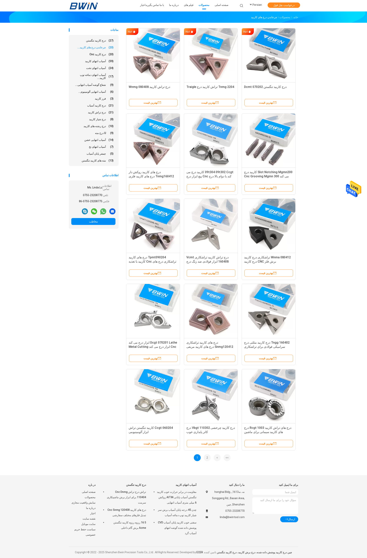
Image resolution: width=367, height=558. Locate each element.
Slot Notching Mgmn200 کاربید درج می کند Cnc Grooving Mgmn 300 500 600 (268, 176)
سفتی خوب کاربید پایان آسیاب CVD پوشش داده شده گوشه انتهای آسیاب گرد (177, 528)
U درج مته (104, 133)
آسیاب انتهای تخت (100, 68)
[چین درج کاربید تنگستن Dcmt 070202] (268, 55)
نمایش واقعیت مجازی (83, 502)
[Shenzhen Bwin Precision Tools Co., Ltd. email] (112, 211)
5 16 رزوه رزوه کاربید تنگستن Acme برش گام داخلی (129, 525)
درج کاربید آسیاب (100, 105)
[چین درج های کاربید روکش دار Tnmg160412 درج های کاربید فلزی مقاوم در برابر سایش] (153, 140)
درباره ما (91, 507)
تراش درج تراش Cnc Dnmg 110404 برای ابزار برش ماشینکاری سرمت (126, 497)
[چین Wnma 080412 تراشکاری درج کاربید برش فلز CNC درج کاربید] (268, 225)
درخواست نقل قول (284, 5)
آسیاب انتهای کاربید (99, 61)
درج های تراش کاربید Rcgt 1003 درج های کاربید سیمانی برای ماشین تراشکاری (267, 432)
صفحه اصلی (89, 491)
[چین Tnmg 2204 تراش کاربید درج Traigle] (211, 55)
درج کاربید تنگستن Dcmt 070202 (265, 87)
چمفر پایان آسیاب (100, 153)
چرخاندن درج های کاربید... (95, 47)
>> (227, 457)
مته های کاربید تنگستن (98, 160)
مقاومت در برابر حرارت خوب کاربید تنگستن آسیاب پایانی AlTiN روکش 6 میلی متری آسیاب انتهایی (176, 497)
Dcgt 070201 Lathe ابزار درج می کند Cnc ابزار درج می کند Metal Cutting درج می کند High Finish (153, 347)
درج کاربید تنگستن (100, 40)
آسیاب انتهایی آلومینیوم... (96, 91)
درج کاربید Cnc (101, 54)
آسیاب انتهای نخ (101, 146)
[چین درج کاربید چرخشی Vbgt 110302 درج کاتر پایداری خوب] (211, 396)
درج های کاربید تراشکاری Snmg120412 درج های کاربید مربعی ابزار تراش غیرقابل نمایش (209, 347)
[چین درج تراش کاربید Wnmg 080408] (153, 55)
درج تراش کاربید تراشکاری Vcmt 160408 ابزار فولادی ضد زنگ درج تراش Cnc (207, 261)
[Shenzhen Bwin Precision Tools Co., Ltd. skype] (85, 211)
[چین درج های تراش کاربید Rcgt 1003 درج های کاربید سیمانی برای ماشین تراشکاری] (268, 396)
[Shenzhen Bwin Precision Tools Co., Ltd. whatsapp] (103, 211)
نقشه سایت (89, 518)
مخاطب (93, 221)
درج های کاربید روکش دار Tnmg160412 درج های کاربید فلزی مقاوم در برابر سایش (151, 176)
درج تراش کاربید (101, 112)
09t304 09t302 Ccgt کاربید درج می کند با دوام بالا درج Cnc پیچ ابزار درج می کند (209, 176)
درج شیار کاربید (101, 119)
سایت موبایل (88, 524)
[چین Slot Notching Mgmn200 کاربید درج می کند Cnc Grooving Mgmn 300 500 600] (268, 140)
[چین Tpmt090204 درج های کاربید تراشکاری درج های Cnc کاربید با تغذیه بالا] (153, 225)
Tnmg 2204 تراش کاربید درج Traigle (210, 87)
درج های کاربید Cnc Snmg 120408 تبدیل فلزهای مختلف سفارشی (126, 512)
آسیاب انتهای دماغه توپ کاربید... (97, 76)
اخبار (93, 513)
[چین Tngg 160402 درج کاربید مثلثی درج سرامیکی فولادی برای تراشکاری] (268, 310)
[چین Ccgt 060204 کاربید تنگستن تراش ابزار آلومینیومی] (153, 396)
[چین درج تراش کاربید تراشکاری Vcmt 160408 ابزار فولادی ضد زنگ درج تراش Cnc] (211, 225)
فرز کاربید (104, 98)
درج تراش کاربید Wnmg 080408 (149, 87)
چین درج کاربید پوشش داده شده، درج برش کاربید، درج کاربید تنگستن (254, 552)
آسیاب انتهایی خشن (99, 139)
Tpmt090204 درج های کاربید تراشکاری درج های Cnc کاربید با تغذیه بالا (152, 261)
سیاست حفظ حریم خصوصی (85, 532)
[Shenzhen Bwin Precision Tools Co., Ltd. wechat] (94, 211)
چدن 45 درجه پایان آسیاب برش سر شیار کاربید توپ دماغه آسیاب (177, 512)
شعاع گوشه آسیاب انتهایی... (94, 84)
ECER (199, 552)
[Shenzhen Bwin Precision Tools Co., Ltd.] (84, 5)
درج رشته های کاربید (99, 126)
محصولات (90, 497)
